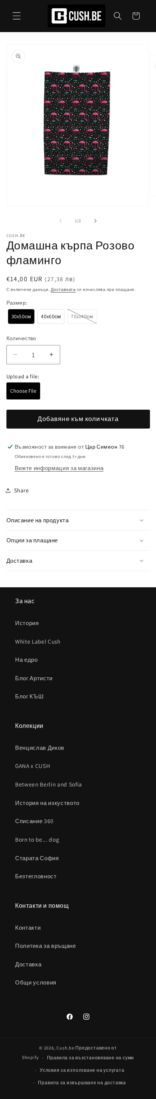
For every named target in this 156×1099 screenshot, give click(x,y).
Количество (21, 338)
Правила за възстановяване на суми (90, 1057)
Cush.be (65, 1048)
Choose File (23, 390)
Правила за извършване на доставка (82, 1082)
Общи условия (35, 982)
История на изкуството (47, 802)
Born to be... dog (37, 839)
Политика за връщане (45, 945)
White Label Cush (38, 641)
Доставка (28, 964)
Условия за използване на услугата (82, 1070)
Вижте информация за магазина (59, 468)
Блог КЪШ (29, 696)
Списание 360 (34, 821)
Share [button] (21, 490)
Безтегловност (36, 876)
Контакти (28, 927)
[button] (17, 16)
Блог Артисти (34, 678)
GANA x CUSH (32, 765)
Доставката (63, 289)
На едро (26, 659)
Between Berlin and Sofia (48, 784)
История (27, 623)
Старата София (37, 858)
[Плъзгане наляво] (60, 220)
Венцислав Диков (39, 747)
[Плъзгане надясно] (95, 220)
